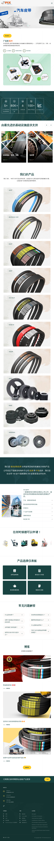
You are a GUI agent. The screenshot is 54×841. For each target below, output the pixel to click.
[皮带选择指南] (14, 570)
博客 (6, 814)
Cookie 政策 (24, 816)
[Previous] (46, 125)
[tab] (38, 500)
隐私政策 (23, 814)
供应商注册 (24, 820)
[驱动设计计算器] (39, 570)
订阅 (47, 779)
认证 (6, 818)
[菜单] (44, 3)
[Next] (51, 125)
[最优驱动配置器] (14, 586)
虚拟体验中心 (24, 822)
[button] (14, 615)
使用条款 (23, 818)
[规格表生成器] (39, 586)
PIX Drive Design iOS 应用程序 (11, 822)
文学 (6, 816)
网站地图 (7, 820)
